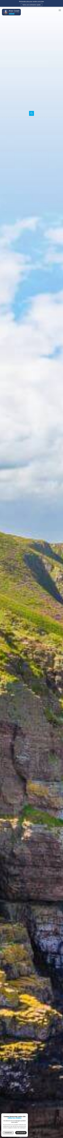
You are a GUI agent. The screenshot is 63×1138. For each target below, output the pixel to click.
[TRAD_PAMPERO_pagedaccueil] (11, 15)
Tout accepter (21, 1132)
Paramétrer (8, 1132)
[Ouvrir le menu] (60, 10)
